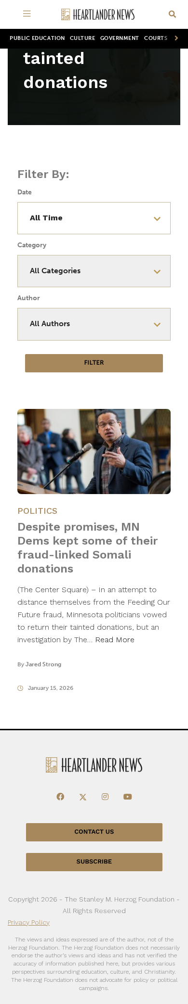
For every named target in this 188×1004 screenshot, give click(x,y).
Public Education (37, 38)
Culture (82, 38)
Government (119, 38)
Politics (37, 511)
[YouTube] (128, 797)
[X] (83, 797)
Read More (114, 639)
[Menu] (29, 14)
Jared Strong (43, 664)
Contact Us (94, 832)
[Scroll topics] (174, 39)
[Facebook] (60, 797)
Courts (155, 38)
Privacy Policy (29, 922)
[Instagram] (105, 797)
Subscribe (94, 861)
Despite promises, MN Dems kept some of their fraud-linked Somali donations (87, 547)
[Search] (172, 15)
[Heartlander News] (97, 15)
